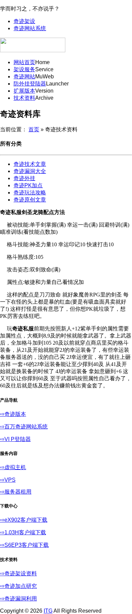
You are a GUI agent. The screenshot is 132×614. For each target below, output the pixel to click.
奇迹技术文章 (30, 164)
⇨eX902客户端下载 (23, 520)
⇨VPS (8, 480)
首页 (33, 129)
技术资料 (24, 98)
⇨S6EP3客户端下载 (24, 545)
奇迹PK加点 (28, 185)
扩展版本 (24, 91)
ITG (48, 611)
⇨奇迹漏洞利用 (18, 598)
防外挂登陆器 (30, 84)
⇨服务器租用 (15, 492)
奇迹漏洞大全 (30, 171)
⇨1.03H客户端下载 (23, 532)
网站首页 (24, 62)
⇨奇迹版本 (13, 414)
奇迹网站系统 (30, 28)
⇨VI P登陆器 (15, 439)
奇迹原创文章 (30, 200)
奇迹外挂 (24, 178)
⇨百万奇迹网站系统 (24, 426)
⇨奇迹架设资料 (18, 573)
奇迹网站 (24, 76)
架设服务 (24, 69)
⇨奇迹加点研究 (18, 586)
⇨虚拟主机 (13, 467)
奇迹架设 (24, 21)
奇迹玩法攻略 (30, 192)
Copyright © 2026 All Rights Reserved (51, 611)
